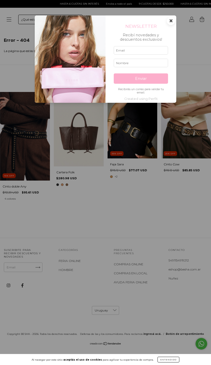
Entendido (168, 359)
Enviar (141, 78)
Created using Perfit (141, 99)
